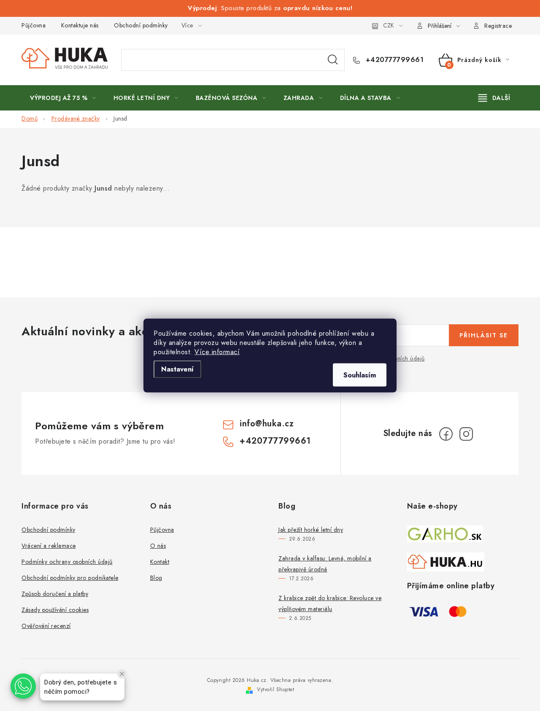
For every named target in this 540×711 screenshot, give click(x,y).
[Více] (494, 97)
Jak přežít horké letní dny (310, 529)
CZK (388, 25)
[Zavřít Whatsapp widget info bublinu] (122, 674)
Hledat (333, 60)
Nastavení (177, 369)
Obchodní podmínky (141, 25)
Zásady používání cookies (55, 610)
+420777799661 (393, 60)
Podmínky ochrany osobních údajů (67, 561)
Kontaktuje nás (80, 25)
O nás (158, 545)
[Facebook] (446, 434)
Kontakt (160, 561)
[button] (23, 686)
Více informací (217, 352)
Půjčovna (34, 25)
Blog (156, 578)
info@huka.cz (267, 423)
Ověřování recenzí (46, 626)
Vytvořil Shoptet (275, 689)
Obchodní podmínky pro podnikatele (70, 578)
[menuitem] (63, 97)
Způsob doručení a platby (55, 594)
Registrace (498, 26)
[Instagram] (466, 434)
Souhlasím (359, 375)
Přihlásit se (483, 335)
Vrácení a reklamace (49, 545)
